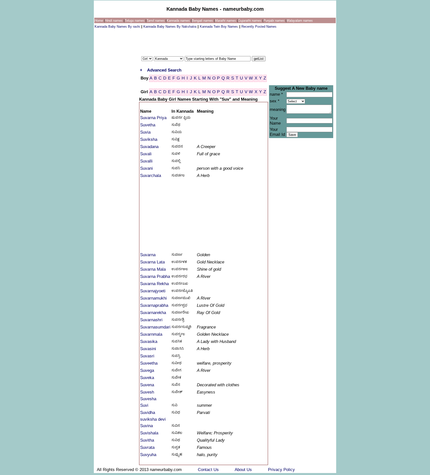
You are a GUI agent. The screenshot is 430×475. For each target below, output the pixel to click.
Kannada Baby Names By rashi (118, 26)
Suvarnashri (151, 319)
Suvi (144, 405)
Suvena (147, 385)
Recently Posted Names (258, 26)
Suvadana (149, 146)
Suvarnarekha (153, 312)
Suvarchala (150, 175)
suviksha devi (153, 419)
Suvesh (147, 392)
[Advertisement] (185, 41)
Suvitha (147, 440)
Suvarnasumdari (155, 327)
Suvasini (148, 348)
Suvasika (148, 341)
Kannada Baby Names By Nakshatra (170, 26)
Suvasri (147, 356)
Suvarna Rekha (154, 283)
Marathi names (226, 20)
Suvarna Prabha (155, 276)
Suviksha (148, 139)
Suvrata (147, 447)
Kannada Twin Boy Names (219, 26)
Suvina (146, 425)
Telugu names (135, 20)
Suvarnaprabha (154, 305)
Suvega (147, 370)
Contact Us (209, 469)
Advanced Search (164, 70)
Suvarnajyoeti (152, 291)
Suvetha (147, 125)
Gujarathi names (250, 20)
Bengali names (203, 20)
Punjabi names (274, 20)
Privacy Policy (281, 469)
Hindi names (114, 20)
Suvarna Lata (152, 262)
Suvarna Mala (153, 269)
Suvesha (148, 398)
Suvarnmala (151, 334)
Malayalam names (299, 20)
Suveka (147, 377)
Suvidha (147, 412)
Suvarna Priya (153, 117)
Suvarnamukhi (153, 298)
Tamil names (156, 20)
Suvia (145, 132)
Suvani (146, 168)
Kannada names (178, 20)
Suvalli (146, 161)
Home (99, 20)
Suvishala (149, 433)
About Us (244, 469)
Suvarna (148, 254)
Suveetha (149, 363)
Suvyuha (148, 454)
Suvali (146, 154)
